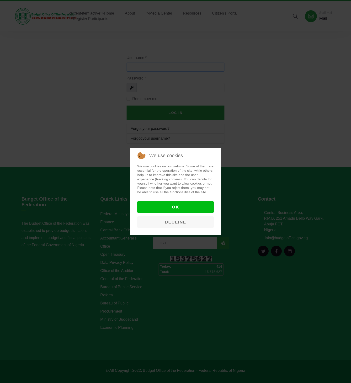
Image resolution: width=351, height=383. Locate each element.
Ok (175, 207)
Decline (175, 222)
